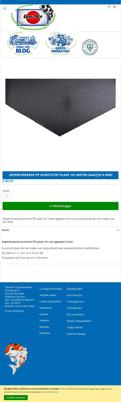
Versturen (44, 320)
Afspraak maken (48, 295)
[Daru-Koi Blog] (21, 54)
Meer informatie (50, 391)
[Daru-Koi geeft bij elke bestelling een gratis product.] (59, 54)
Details (5, 229)
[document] (61, 393)
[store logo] (30, 17)
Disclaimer (45, 333)
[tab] (60, 230)
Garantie (44, 314)
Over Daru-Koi (74, 295)
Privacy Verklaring (14, 310)
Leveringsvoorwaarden (51, 288)
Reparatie (44, 326)
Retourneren (46, 307)
